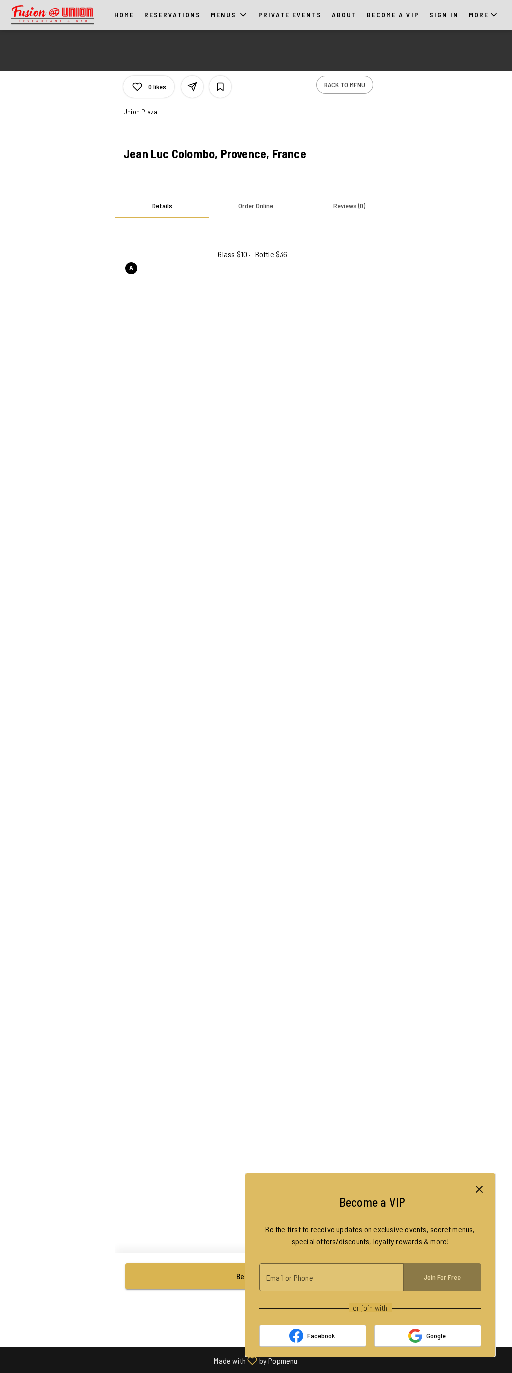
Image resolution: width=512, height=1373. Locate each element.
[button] (230, 15)
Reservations (172, 14)
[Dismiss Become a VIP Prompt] (480, 1189)
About (344, 14)
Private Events (290, 14)
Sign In (444, 14)
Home (124, 14)
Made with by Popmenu (153, 1360)
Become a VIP (393, 14)
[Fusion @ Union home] (53, 14)
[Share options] (193, 87)
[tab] (162, 206)
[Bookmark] (221, 87)
